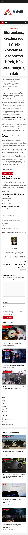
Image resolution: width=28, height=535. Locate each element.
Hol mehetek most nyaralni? (8, 225)
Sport (3, 409)
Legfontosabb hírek (14, 28)
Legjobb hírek (5, 401)
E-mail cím (6, 302)
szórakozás (4, 411)
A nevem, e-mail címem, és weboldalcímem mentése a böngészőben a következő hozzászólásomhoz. (13, 312)
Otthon (3, 400)
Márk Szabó (5, 79)
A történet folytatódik (8, 173)
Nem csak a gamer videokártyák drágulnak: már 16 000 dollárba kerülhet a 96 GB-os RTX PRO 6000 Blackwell (14, 476)
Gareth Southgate (6, 92)
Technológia (4, 408)
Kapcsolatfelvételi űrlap (7, 419)
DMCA (3, 421)
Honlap (5, 306)
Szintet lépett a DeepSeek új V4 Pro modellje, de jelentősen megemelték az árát (13, 501)
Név (4, 298)
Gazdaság (4, 404)
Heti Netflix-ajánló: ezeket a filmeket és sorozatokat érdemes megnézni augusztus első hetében (14, 526)
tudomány (4, 406)
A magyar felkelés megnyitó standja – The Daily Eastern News (7, 264)
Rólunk (3, 418)
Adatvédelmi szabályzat (7, 424)
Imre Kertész (11, 345)
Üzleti (5, 484)
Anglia (3, 84)
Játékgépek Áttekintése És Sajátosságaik (13, 365)
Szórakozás (6, 436)
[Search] (26, 22)
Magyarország (13, 88)
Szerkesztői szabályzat (7, 422)
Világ (3, 403)
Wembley (22, 88)
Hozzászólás (6, 281)
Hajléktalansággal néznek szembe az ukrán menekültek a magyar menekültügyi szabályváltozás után (13, 388)
